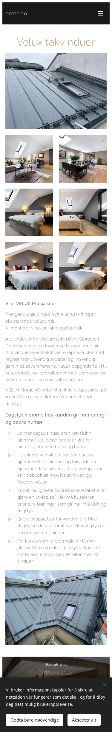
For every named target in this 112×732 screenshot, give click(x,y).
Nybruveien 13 (56, 672)
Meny (101, 13)
